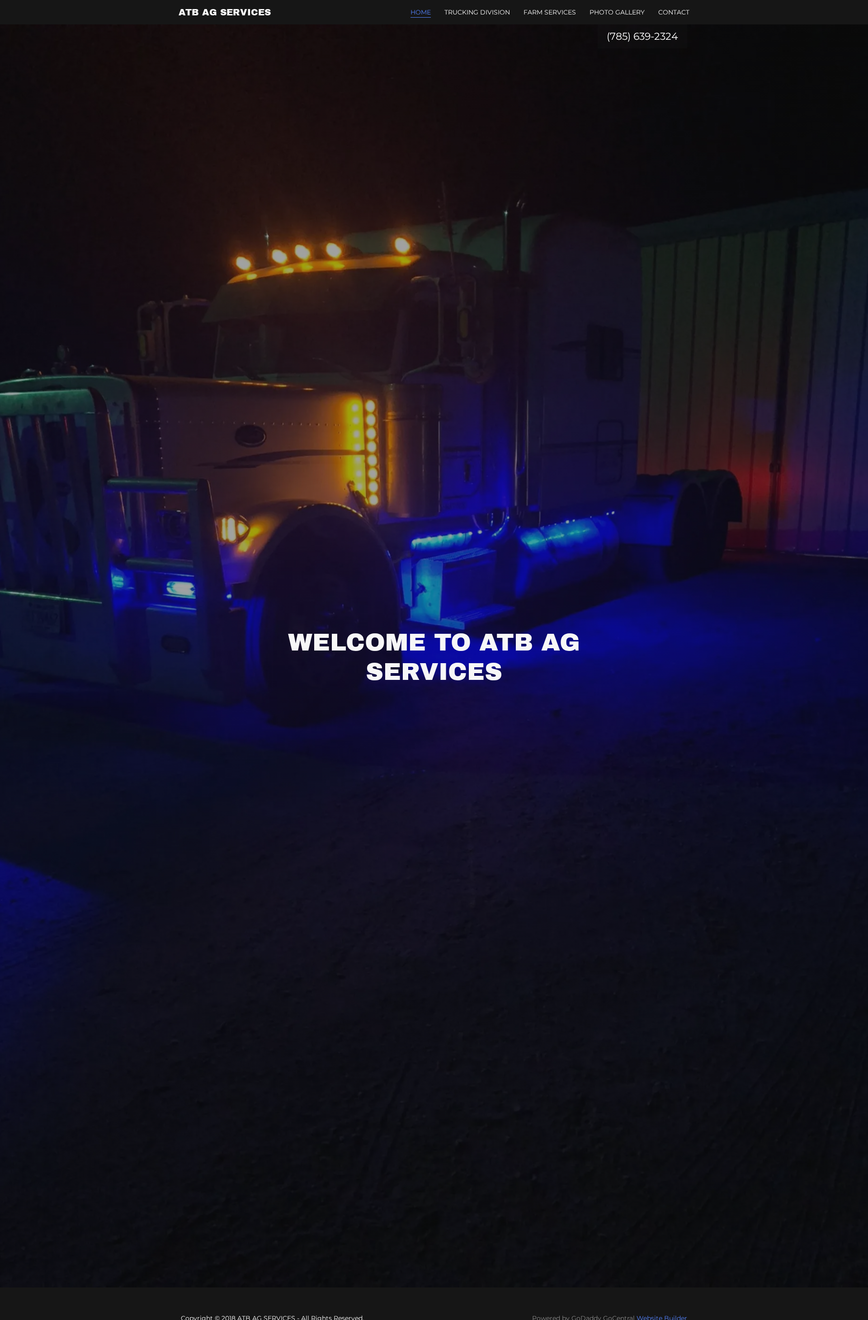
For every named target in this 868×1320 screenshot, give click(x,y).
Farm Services (550, 12)
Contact (673, 12)
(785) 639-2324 (642, 36)
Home (420, 12)
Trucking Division (477, 12)
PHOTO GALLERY (617, 12)
